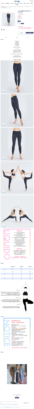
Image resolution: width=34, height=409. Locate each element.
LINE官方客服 (12, 401)
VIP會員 (4, 401)
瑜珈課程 (31, 3)
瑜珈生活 (28, 3)
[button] (0, 19)
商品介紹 (6, 37)
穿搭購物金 (17, 4)
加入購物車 (21, 32)
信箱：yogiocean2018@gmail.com (4, 404)
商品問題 (6, 401)
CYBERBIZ (18, 407)
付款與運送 (9, 401)
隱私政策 (16, 401)
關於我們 (1, 401)
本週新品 (2, 3)
